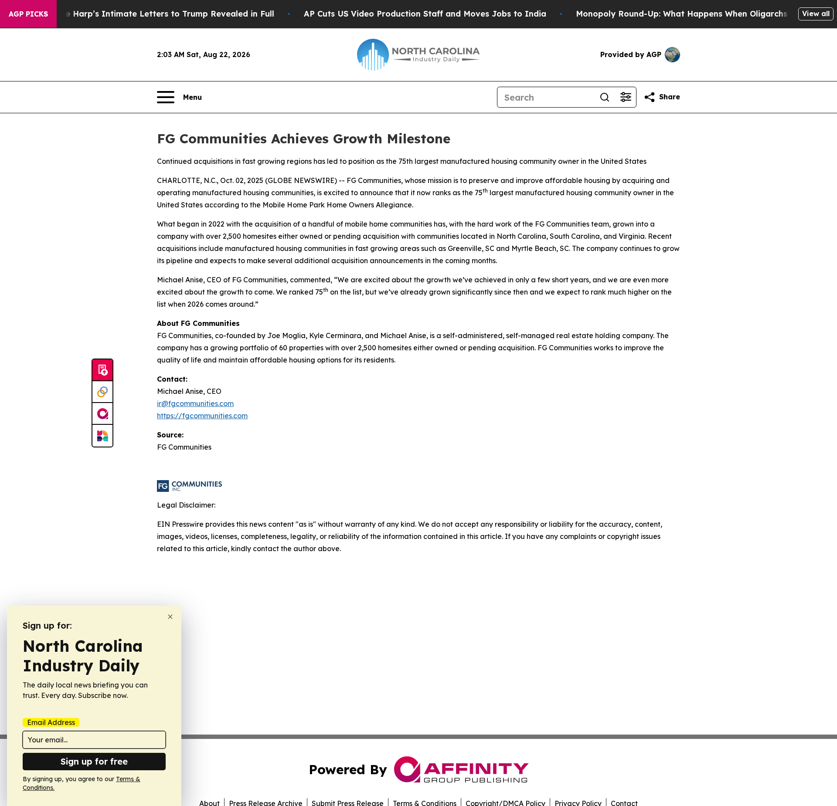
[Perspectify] (102, 392)
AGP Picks (28, 14)
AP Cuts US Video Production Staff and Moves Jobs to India (425, 14)
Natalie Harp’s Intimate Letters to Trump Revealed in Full (157, 14)
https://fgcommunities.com (202, 415)
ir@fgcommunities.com (195, 403)
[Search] (604, 97)
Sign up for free (94, 761)
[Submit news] (102, 370)
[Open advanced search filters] (625, 97)
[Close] (170, 617)
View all (816, 13)
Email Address (51, 722)
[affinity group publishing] (102, 414)
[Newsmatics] (102, 436)
